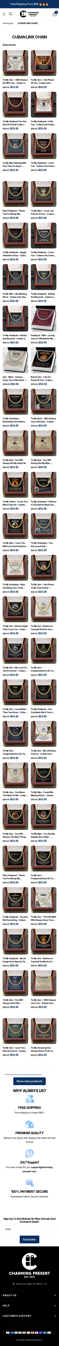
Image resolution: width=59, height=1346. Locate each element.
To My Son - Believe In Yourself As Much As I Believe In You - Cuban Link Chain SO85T (42, 960)
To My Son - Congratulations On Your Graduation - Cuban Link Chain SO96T (15, 752)
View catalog (4, 14)
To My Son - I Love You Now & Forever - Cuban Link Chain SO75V (14, 1049)
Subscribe (29, 1239)
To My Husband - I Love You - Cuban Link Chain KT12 (42, 254)
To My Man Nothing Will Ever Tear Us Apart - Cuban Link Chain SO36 (14, 165)
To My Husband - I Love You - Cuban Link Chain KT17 (42, 165)
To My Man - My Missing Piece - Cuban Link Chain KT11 (15, 295)
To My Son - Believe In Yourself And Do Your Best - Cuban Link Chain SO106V (43, 628)
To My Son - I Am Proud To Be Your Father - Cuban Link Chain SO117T (43, 586)
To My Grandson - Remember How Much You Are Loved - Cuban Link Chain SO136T (14, 420)
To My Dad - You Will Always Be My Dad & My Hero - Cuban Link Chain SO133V (15, 462)
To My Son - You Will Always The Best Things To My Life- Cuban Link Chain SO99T (15, 835)
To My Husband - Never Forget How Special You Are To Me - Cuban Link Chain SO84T (14, 960)
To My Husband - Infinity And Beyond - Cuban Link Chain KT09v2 (43, 295)
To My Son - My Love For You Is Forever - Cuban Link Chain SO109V (15, 669)
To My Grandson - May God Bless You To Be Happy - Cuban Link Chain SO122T (14, 586)
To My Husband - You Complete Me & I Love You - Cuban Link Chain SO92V (42, 711)
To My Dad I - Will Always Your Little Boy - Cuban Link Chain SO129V (43, 420)
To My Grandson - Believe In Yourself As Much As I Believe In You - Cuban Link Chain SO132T (43, 503)
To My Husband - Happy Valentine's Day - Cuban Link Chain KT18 (15, 254)
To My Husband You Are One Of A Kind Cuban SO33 (14, 123)
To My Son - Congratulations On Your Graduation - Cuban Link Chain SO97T (43, 877)
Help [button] (6, 1305)
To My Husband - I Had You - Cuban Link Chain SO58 (42, 123)
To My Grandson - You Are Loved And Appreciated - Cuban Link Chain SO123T (43, 545)
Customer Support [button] (17, 1315)
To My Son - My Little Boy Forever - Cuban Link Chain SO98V (43, 752)
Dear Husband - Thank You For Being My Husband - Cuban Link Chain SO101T (14, 877)
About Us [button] (9, 1295)
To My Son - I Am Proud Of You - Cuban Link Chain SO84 (42, 81)
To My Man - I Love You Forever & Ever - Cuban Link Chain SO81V (42, 212)
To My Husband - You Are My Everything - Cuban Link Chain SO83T (15, 918)
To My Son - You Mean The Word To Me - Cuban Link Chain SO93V (15, 794)
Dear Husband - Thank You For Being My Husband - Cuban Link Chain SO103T (14, 212)
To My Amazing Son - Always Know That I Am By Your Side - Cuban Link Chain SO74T (42, 1049)
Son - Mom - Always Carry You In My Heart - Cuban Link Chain (14, 379)
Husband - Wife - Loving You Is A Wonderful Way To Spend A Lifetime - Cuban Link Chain (43, 337)
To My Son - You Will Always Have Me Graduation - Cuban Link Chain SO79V (15, 1002)
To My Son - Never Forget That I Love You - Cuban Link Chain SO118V (15, 628)
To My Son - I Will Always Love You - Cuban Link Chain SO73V (43, 1002)
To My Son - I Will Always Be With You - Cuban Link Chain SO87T (15, 81)
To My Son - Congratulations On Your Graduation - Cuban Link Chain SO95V (43, 669)
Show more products (29, 1081)
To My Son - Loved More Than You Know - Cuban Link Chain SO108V (15, 711)
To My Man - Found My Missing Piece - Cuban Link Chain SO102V (42, 794)
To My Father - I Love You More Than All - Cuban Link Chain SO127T (15, 503)
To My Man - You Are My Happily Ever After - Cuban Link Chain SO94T (43, 835)
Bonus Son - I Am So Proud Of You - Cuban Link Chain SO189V (41, 379)
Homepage (8, 23)
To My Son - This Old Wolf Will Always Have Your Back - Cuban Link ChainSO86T (43, 918)
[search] (10, 14)
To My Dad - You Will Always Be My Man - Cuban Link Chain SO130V (41, 462)
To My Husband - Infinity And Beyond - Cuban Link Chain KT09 (15, 337)
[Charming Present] (29, 1265)
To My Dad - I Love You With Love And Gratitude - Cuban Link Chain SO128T (15, 545)
